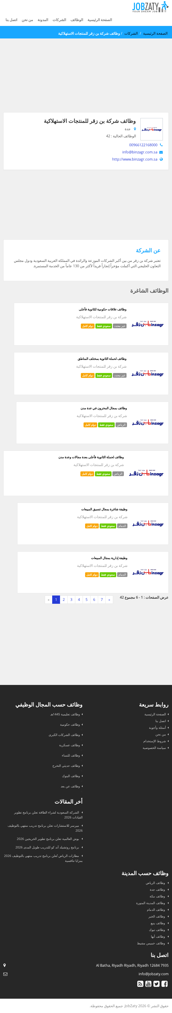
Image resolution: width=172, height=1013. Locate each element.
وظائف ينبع (158, 923)
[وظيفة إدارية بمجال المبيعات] (148, 587)
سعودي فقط (104, 326)
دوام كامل (87, 326)
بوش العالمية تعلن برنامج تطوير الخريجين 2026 (48, 839)
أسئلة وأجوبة (157, 727)
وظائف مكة (158, 896)
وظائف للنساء (71, 755)
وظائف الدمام (156, 909)
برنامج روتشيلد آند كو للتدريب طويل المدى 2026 (47, 847)
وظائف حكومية (70, 724)
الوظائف (77, 19)
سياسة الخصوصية (154, 748)
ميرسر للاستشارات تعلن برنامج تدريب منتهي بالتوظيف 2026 (45, 828)
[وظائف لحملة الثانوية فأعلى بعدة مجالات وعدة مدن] (146, 490)
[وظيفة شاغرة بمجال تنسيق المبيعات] (148, 539)
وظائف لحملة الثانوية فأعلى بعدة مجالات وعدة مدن (91, 457)
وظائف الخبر (157, 916)
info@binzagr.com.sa (139, 152)
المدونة (43, 19)
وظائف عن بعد (70, 786)
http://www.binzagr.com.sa (134, 159)
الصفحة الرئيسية (100, 19)
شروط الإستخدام (154, 741)
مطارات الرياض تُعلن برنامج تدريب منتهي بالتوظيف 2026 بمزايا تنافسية (43, 858)
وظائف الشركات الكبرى (64, 735)
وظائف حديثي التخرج (66, 765)
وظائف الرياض (156, 883)
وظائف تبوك (157, 930)
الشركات (59, 19)
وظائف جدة (158, 889)
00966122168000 (143, 144)
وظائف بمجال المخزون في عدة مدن (104, 408)
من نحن (27, 19)
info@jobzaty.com (154, 973)
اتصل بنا (11, 19)
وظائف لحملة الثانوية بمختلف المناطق (102, 358)
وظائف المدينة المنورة (151, 903)
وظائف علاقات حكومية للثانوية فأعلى (103, 309)
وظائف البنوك (71, 776)
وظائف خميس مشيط (151, 943)
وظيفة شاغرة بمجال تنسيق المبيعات (104, 509)
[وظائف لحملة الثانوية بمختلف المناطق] (147, 389)
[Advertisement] (86, 81)
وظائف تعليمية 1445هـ (65, 714)
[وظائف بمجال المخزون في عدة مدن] (147, 438)
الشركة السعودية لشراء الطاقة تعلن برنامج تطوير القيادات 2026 (48, 814)
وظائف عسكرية (69, 745)
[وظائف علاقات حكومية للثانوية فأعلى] (147, 340)
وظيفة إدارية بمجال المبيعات (109, 558)
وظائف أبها (158, 936)
